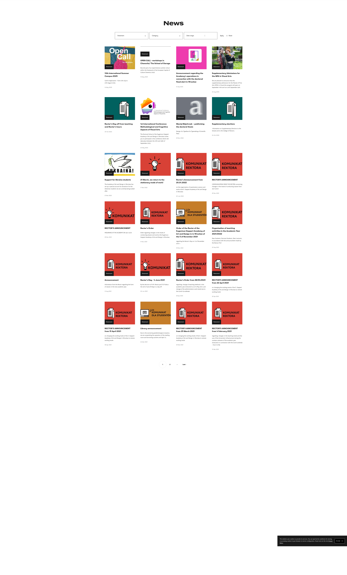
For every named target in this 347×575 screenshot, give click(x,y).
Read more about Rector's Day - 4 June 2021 (155, 272)
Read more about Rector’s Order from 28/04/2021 (191, 275)
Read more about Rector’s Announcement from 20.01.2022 (191, 175)
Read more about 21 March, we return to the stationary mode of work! (155, 170)
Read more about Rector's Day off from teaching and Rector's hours (120, 114)
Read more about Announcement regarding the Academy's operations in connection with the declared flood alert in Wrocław (191, 66)
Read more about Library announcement (155, 322)
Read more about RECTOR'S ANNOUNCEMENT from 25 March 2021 (191, 324)
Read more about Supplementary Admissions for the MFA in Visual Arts (227, 69)
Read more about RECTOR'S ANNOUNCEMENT (227, 173)
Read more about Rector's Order (155, 221)
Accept (338, 541)
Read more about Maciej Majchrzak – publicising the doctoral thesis (191, 118)
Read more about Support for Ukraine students (120, 174)
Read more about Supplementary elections (227, 116)
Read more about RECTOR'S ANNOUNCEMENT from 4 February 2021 (227, 326)
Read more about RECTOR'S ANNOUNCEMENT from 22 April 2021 (227, 275)
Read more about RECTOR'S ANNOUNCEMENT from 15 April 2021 (120, 324)
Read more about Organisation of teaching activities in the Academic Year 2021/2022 (227, 224)
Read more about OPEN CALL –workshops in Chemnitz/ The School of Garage (155, 62)
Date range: (190, 35)
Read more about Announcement (120, 272)
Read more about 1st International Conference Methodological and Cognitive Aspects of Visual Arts (155, 122)
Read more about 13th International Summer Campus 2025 (120, 67)
